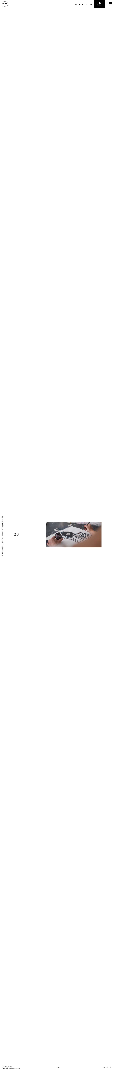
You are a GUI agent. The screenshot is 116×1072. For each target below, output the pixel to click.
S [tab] (104, 1067)
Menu (110, 5)
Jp (86, 4)
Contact (99, 5)
